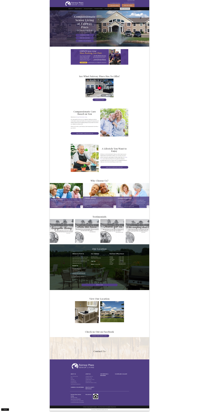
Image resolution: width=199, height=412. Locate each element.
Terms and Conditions (75, 384)
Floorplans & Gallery (98, 8)
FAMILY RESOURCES (125, 8)
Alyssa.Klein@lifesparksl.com (78, 276)
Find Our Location (85, 37)
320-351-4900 (114, 5)
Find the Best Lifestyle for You (84, 133)
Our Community (74, 376)
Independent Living (90, 379)
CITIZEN (97, 409)
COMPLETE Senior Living (91, 382)
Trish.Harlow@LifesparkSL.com (78, 272)
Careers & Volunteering (84, 40)
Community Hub (107, 8)
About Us (70, 8)
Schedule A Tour (84, 35)
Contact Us (116, 8)
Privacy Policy (74, 382)
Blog (72, 377)
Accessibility (73, 381)
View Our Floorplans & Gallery (114, 167)
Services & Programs (88, 8)
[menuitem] (71, 9)
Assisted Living (89, 377)
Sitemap (72, 379)
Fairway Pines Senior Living (81, 117)
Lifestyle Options (78, 8)
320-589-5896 (97, 264)
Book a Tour (99, 284)
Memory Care (88, 381)
